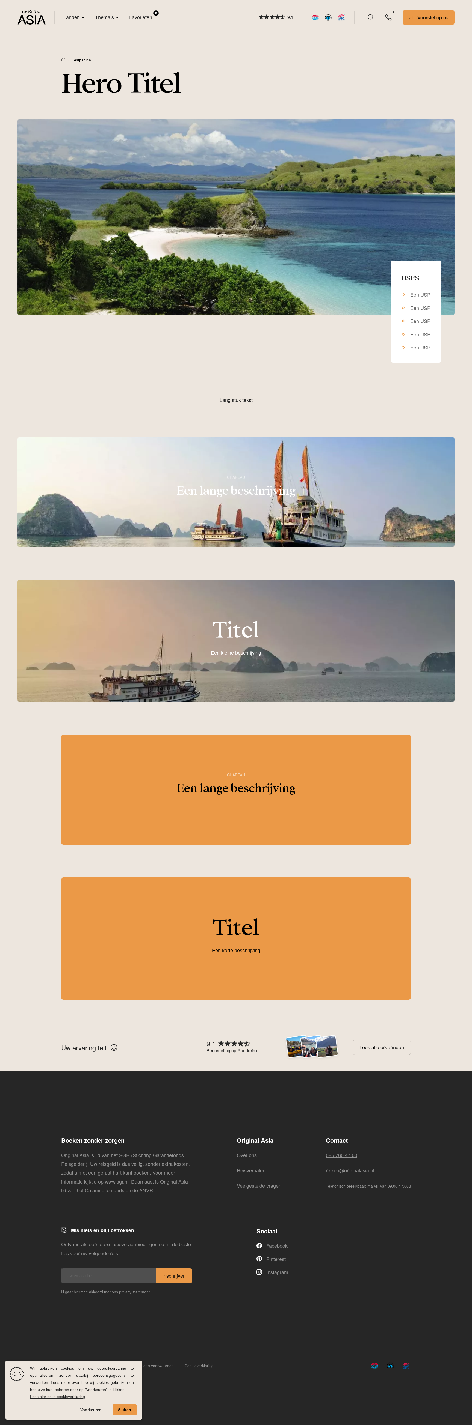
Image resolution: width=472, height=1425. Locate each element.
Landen (71, 16)
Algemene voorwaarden (153, 1365)
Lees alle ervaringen (381, 1047)
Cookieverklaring (199, 1365)
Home (63, 59)
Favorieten (143, 15)
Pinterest (276, 1258)
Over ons (247, 1154)
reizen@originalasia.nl (350, 1170)
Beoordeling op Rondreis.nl (233, 1050)
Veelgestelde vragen (259, 1185)
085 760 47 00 (341, 1154)
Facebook (277, 1245)
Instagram (277, 1271)
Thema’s (104, 16)
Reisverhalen (251, 1170)
